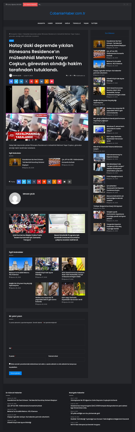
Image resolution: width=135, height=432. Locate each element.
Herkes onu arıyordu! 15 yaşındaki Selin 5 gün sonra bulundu (45, 299)
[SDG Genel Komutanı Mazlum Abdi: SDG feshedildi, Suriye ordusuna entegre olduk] (73, 264)
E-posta (12, 356)
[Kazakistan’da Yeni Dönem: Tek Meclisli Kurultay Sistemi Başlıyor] (15, 162)
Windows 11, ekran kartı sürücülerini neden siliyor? (115, 128)
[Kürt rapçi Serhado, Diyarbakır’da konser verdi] (73, 289)
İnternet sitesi (53, 356)
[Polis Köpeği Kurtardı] (99, 179)
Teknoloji (77, 23)
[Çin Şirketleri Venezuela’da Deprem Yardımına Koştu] (99, 189)
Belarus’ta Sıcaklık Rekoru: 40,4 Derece (51, 4)
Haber (50, 23)
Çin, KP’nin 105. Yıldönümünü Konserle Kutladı (115, 53)
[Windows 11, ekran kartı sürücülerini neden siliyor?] (99, 129)
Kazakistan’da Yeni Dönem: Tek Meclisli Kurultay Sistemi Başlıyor (33, 162)
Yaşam (86, 23)
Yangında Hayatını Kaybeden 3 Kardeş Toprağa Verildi (114, 226)
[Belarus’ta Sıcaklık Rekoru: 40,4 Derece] (20, 264)
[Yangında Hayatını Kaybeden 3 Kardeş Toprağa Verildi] (99, 227)
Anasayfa (41, 23)
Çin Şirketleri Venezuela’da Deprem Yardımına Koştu (115, 188)
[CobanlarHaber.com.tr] (67, 13)
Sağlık (67, 23)
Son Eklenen (109, 33)
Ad (10, 348)
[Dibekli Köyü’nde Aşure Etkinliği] (47, 264)
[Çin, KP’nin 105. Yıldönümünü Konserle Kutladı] (54, 162)
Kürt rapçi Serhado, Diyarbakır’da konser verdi (72, 298)
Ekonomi (58, 23)
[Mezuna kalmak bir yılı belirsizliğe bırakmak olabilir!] (99, 199)
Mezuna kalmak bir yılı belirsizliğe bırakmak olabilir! (115, 198)
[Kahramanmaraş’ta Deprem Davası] (99, 158)
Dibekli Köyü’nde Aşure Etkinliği (44, 274)
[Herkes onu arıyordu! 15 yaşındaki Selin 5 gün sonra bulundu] (47, 289)
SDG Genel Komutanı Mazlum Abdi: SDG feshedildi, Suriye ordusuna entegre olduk (73, 275)
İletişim (94, 23)
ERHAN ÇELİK (17, 75)
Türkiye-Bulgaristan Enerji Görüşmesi (107, 206)
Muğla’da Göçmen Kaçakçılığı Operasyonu (20, 284)
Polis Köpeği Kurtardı (115, 176)
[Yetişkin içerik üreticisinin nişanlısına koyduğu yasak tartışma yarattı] (99, 215)
